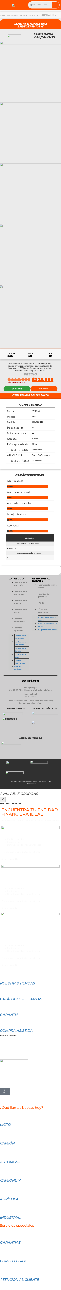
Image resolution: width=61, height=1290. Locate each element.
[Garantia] (3, 1005)
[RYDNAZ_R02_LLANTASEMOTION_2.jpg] (30, 315)
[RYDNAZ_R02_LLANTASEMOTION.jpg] (30, 133)
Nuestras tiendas (17, 983)
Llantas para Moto (20, 611)
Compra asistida (16, 1031)
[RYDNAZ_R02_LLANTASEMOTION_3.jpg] (30, 254)
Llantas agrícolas (18, 629)
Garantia (9, 1015)
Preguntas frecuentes (43, 610)
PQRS (41, 603)
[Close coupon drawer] (3, 799)
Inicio (2, 15)
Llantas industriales (20, 620)
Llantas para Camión (20, 602)
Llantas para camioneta (20, 592)
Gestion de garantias (43, 595)
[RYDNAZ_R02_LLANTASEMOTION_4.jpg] (30, 193)
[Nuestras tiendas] (3, 974)
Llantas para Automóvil (20, 583)
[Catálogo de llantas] (3, 990)
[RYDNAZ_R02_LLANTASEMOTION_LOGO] (30, 72)
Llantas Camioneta (15, 15)
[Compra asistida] (3, 1021)
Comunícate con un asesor (47, 586)
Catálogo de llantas (21, 999)
